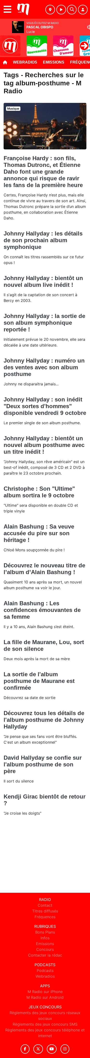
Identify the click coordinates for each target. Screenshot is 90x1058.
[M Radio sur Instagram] (65, 1049)
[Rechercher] (72, 9)
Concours (45, 949)
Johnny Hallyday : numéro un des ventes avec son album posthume (44, 367)
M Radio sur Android (45, 997)
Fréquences (45, 916)
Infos (45, 937)
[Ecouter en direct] (61, 9)
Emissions (53, 62)
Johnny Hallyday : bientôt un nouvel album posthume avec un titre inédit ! (44, 445)
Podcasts (45, 970)
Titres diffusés (45, 911)
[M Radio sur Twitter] (38, 1049)
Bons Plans (45, 932)
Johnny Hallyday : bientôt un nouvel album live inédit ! (43, 281)
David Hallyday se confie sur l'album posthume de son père (43, 764)
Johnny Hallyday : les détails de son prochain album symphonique (43, 240)
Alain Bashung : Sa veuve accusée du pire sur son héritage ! (39, 533)
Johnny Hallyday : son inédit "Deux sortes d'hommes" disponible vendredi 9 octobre (45, 406)
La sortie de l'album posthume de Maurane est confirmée (39, 681)
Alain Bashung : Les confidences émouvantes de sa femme (42, 610)
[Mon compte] (83, 9)
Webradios (25, 62)
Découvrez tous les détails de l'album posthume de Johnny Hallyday (44, 720)
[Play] (6, 42)
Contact (45, 905)
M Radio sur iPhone (45, 991)
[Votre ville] (50, 9)
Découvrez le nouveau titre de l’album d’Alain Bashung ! (44, 568)
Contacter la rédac (45, 955)
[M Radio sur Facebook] (25, 1049)
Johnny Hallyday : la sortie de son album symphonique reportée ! (44, 323)
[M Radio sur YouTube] (52, 1049)
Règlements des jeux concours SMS (45, 1024)
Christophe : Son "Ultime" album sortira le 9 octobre (39, 492)
